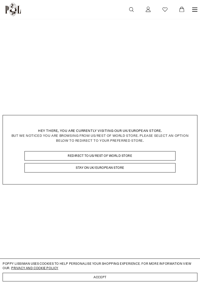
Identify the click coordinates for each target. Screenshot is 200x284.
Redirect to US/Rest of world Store (100, 155)
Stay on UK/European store (100, 167)
